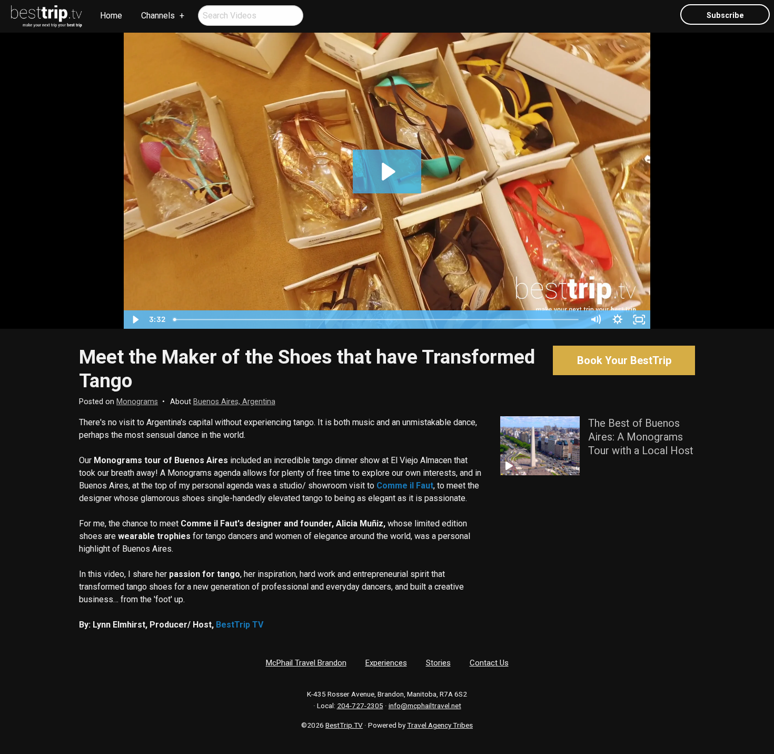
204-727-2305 (360, 705)
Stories (438, 663)
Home (111, 16)
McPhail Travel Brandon (306, 663)
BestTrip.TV (344, 725)
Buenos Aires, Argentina (234, 401)
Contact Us (489, 663)
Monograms (137, 401)
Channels (158, 16)
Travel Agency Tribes (440, 725)
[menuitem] (47, 16)
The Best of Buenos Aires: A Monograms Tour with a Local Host (640, 437)
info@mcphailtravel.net (425, 705)
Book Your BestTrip (624, 360)
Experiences (386, 663)
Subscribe (725, 15)
